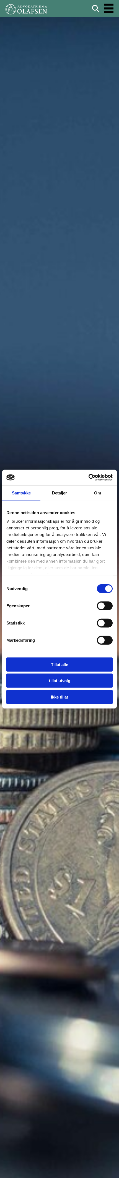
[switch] (105, 605)
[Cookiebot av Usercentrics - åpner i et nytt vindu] (88, 477)
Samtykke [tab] (21, 492)
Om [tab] (97, 492)
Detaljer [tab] (59, 492)
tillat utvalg (59, 680)
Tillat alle (59, 664)
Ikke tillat (59, 696)
